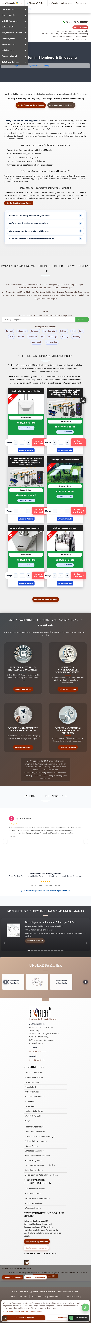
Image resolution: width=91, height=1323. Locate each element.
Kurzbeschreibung (26, 417)
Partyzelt (9, 331)
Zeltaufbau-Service (33, 1193)
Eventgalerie (81, 3)
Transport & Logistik (9, 56)
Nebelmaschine (52, 342)
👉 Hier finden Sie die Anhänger (30, 105)
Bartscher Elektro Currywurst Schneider (26, 528)
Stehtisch (63, 331)
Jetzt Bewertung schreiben (33, 890)
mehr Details (27, 450)
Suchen (81, 319)
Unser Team (30, 1106)
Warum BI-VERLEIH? (33, 1116)
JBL (42, 336)
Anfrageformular (32, 1092)
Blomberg (45, 66)
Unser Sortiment (32, 1082)
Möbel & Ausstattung (10, 21)
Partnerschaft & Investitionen (37, 1198)
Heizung (65, 336)
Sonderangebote (8, 38)
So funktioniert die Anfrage (60, 3)
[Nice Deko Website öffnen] (13, 982)
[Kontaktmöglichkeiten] (85, 1307)
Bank (81, 331)
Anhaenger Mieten (32, 66)
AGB (13, 1296)
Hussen (21, 336)
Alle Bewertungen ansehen (58, 890)
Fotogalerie (29, 1101)
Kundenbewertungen (34, 1077)
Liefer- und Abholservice (35, 1131)
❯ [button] (85, 982)
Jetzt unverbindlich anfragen (61, 105)
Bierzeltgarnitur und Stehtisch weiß (64, 459)
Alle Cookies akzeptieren (24, 1317)
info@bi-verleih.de (37, 1060)
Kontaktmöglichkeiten (34, 1111)
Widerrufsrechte (39, 1296)
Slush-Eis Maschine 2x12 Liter (65, 528)
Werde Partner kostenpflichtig (37, 982)
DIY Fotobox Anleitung (34, 1151)
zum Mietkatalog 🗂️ (10, 3)
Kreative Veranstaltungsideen (37, 1155)
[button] (5, 943)
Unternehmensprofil (33, 1072)
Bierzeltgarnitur (49, 331)
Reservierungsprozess (34, 1127)
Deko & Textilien (8, 9)
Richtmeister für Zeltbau (35, 1188)
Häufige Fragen (31, 1146)
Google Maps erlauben (13, 1277)
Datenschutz (54, 1296)
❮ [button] (5, 982)
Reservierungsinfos (23, 747)
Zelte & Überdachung (10, 62)
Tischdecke (32, 336)
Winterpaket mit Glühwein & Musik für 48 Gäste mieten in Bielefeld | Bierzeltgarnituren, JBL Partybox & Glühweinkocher (26, 462)
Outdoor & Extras (8, 27)
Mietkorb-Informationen (35, 1096)
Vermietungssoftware (34, 1203)
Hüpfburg (76, 336)
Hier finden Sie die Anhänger (18, 203)
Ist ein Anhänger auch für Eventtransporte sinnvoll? (32, 238)
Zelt (73, 331)
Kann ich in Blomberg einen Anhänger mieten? (29, 215)
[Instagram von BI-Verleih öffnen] (26, 1262)
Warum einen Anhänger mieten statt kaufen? (29, 231)
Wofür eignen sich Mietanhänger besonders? (28, 223)
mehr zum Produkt (35, 941)
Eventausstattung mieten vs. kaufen (40, 1165)
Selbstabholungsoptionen (36, 1141)
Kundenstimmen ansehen (36, 1248)
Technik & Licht (8, 50)
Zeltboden (35, 331)
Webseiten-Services (33, 1208)
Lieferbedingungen (68, 747)
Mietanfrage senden (67, 689)
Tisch (11, 336)
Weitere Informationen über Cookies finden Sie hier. (23, 1311)
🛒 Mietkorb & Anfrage (36, 3)
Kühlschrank (36, 342)
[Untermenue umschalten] (25, 9)
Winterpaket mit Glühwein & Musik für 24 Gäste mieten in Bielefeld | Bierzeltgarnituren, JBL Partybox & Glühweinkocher (65, 393)
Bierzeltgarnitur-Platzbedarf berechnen (41, 1175)
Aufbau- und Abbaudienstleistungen (40, 1136)
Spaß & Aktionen (8, 44)
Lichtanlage (52, 336)
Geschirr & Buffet (8, 15)
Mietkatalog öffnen (23, 689)
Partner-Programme (33, 1160)
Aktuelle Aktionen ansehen (45, 599)
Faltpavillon (22, 331)
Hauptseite (17, 66)
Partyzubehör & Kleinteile (12, 33)
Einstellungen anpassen (35, 1277)
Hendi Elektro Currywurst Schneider (26, 391)
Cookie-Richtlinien (71, 1296)
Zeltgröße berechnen (34, 1170)
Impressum (23, 1296)
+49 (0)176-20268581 (79, 22)
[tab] (29, 950)
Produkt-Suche (31, 1087)
